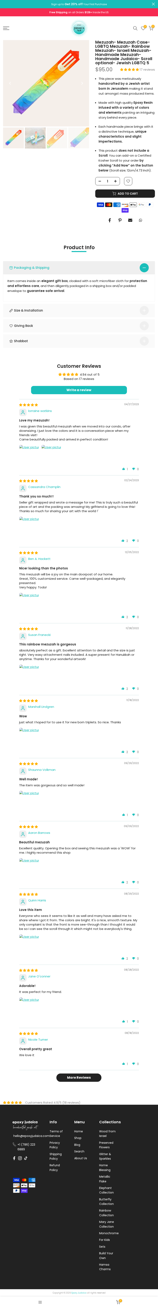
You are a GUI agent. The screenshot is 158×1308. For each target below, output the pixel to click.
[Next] (82, 83)
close (4, 4)
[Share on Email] (130, 220)
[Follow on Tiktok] (26, 1158)
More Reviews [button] (79, 1077)
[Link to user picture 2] (51, 455)
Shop (77, 1138)
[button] (130, 69)
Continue (96, 1259)
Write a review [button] (78, 390)
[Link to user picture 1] (29, 455)
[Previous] (10, 83)
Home (78, 1131)
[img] (28, 405)
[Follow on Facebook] (14, 1158)
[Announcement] (79, 4)
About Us (80, 1158)
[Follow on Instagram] (20, 1158)
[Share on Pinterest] (120, 220)
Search (79, 1151)
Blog (77, 1145)
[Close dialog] (150, 1212)
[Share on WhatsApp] (140, 220)
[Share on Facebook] (110, 220)
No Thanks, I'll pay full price (96, 1285)
